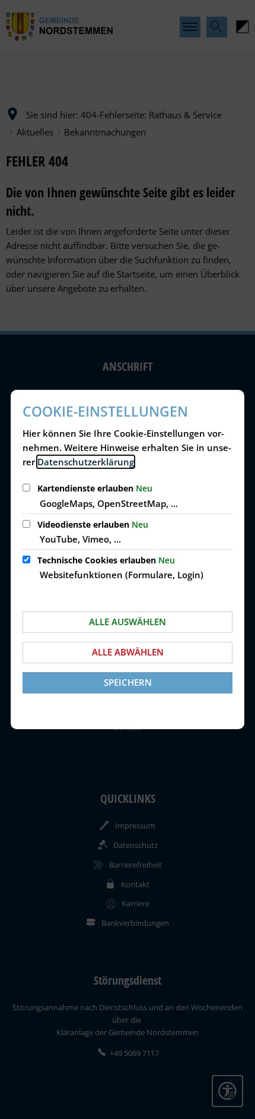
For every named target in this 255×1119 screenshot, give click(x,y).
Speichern (128, 682)
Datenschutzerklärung (85, 462)
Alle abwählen (128, 652)
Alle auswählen (127, 622)
